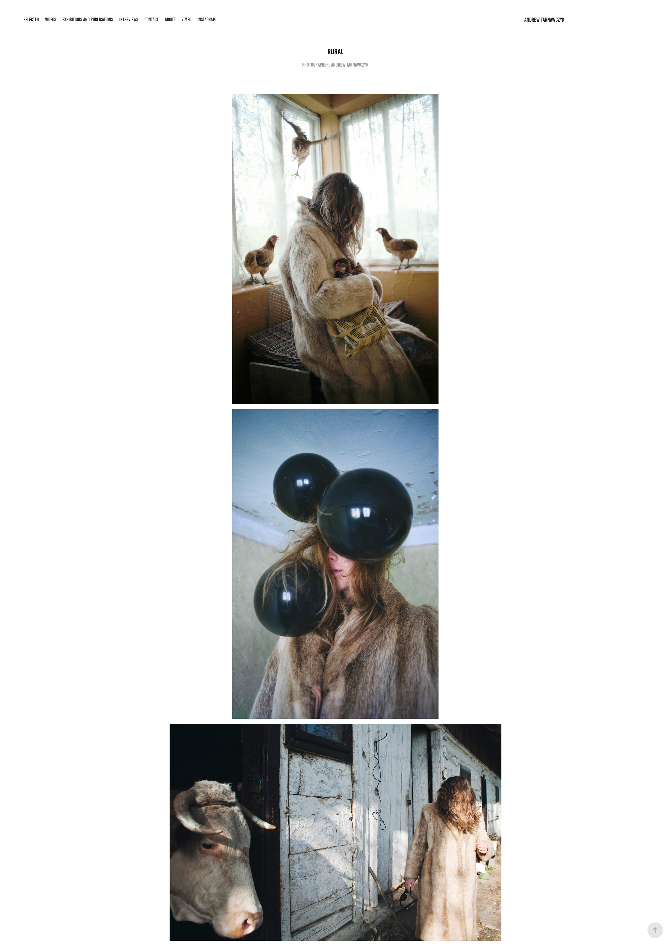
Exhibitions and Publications (87, 19)
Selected (31, 19)
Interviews (128, 19)
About (170, 19)
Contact (151, 19)
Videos (50, 19)
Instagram (207, 19)
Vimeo (186, 19)
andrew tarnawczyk (544, 20)
